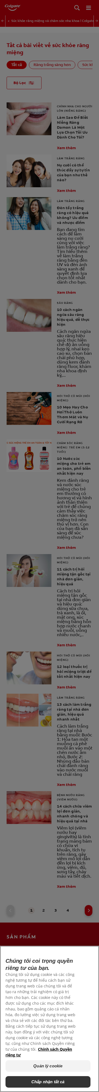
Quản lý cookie (47, 1066)
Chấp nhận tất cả (47, 1081)
